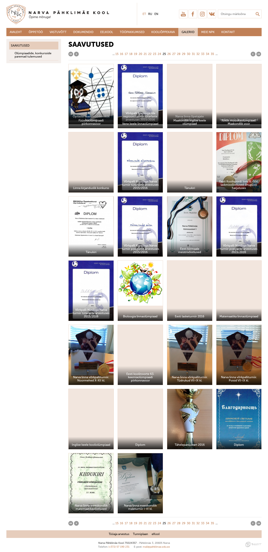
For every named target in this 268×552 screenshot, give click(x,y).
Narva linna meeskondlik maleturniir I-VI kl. (140, 507)
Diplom (239, 444)
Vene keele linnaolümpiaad (140, 123)
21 (145, 54)
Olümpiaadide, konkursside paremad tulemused (33, 54)
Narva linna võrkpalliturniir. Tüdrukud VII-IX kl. (190, 378)
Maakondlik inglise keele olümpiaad (189, 122)
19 (135, 54)
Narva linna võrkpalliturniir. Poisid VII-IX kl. (239, 378)
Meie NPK (208, 32)
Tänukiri (91, 252)
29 (183, 54)
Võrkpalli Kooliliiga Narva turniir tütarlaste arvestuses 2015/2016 (140, 185)
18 (131, 54)
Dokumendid (83, 32)
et (144, 14)
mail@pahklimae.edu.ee (156, 546)
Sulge (262, 7)
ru (150, 14)
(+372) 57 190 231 (118, 546)
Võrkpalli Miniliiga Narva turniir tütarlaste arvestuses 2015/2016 (91, 313)
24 (159, 54)
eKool (156, 534)
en (156, 14)
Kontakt (228, 32)
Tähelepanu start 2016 (190, 444)
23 (154, 54)
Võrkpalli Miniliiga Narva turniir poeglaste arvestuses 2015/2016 (238, 249)
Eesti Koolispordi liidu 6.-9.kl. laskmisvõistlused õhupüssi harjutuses (239, 185)
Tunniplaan (140, 534)
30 (188, 54)
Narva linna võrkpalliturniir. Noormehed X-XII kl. (91, 378)
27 (174, 54)
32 (198, 54)
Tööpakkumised (132, 32)
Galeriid (188, 32)
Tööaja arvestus (119, 534)
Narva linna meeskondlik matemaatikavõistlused (91, 507)
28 (178, 54)
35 (212, 54)
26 (169, 54)
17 (126, 54)
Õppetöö (36, 32)
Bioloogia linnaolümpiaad (140, 316)
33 (202, 54)
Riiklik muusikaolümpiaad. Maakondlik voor (239, 122)
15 (117, 54)
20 (140, 54)
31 (193, 54)
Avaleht (16, 32)
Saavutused (20, 45)
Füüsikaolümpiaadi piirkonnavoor (91, 122)
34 (207, 54)
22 (150, 54)
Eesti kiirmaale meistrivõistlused (189, 250)
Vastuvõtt (58, 32)
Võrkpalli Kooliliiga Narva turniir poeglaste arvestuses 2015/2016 (140, 249)
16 (121, 54)
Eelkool (106, 32)
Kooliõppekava (163, 32)
